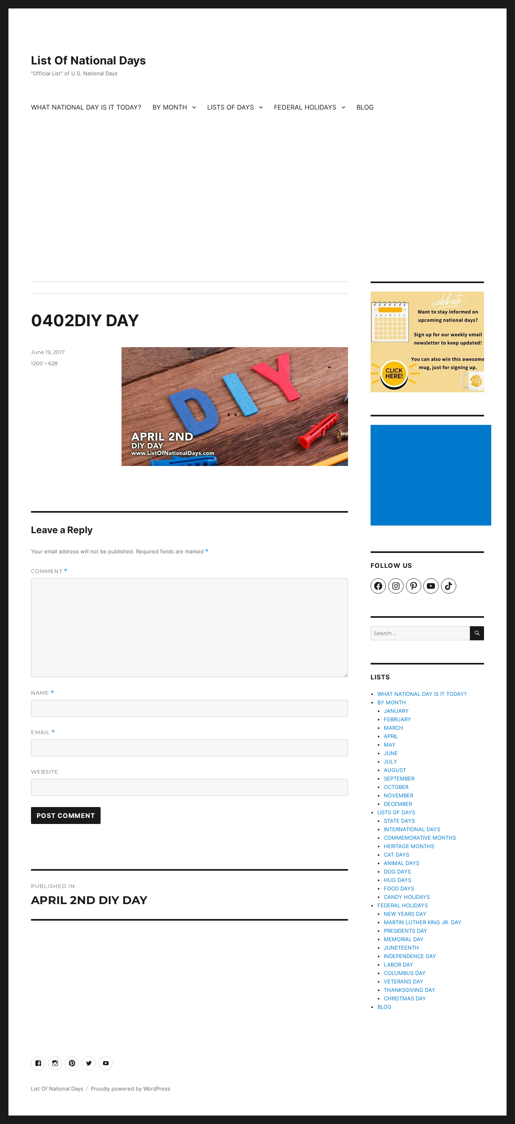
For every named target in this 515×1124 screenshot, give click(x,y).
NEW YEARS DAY (405, 914)
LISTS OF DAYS (230, 107)
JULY (390, 761)
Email (43, 732)
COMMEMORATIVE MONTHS (420, 837)
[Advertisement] (257, 222)
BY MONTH (169, 107)
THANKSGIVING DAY (409, 990)
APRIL (391, 736)
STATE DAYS (399, 821)
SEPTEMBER (399, 778)
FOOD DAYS (399, 888)
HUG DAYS (397, 880)
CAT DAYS (396, 854)
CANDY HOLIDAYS (407, 897)
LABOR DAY (398, 964)
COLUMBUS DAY (405, 973)
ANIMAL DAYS (401, 863)
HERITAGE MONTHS (409, 846)
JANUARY (396, 711)
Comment (49, 571)
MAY (390, 744)
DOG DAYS (397, 871)
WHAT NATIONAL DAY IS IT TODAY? (86, 107)
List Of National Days (88, 60)
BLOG (365, 107)
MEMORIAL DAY (404, 939)
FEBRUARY (397, 719)
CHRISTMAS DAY (405, 998)
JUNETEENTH (401, 947)
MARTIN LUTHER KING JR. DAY (422, 922)
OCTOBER (396, 787)
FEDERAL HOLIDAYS (305, 107)
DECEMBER (398, 804)
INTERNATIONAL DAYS (412, 829)
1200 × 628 (44, 363)
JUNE (391, 753)
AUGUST (395, 770)
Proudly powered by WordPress (130, 1088)
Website (44, 771)
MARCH (393, 727)
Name (42, 692)
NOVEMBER (398, 795)
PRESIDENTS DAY (405, 930)
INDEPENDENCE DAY (410, 956)
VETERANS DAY (403, 981)
